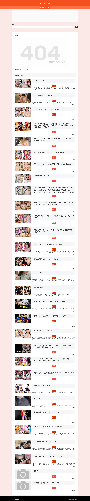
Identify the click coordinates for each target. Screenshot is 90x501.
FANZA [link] (53, 132)
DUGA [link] (53, 85)
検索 (13, 24)
